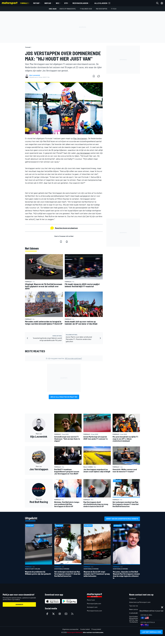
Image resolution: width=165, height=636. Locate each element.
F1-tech (113, 9)
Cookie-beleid (85, 629)
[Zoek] (157, 3)
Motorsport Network (75, 632)
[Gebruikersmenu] (162, 3)
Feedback (132, 598)
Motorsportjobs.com (94, 603)
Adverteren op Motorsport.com (139, 602)
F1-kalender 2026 (86, 9)
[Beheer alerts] (67, 241)
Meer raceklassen (80, 3)
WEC (57, 3)
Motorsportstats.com (94, 611)
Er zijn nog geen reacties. (64, 358)
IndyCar (47, 3)
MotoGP (36, 3)
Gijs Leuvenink (34, 75)
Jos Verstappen (83, 153)
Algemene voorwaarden (70, 629)
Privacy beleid (96, 629)
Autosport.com (92, 607)
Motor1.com (91, 600)
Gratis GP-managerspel (67, 9)
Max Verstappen (101, 9)
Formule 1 (24, 3)
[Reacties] (99, 76)
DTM (66, 3)
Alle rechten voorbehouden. (93, 632)
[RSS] (72, 614)
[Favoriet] (93, 76)
